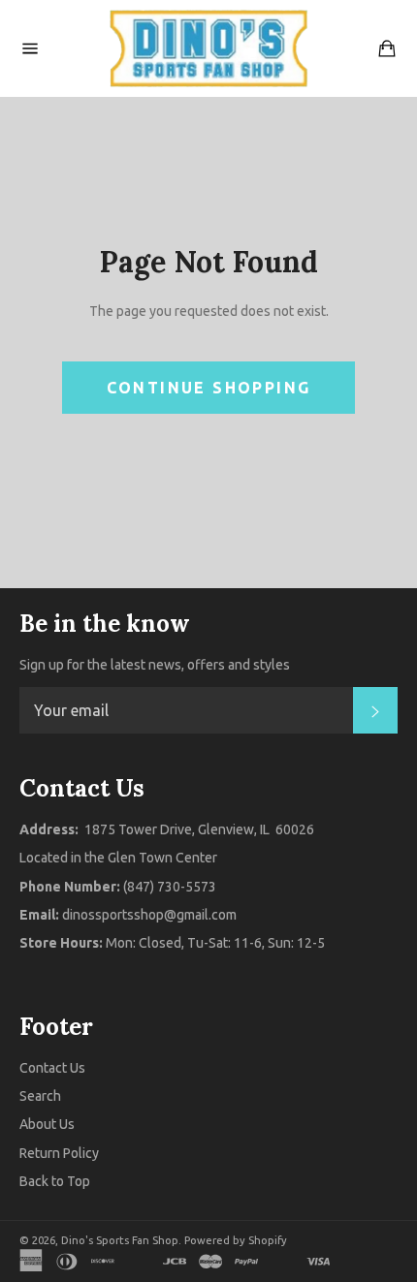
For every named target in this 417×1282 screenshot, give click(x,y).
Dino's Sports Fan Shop (119, 1240)
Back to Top (54, 1181)
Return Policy (59, 1153)
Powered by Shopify (235, 1240)
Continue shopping (209, 387)
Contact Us (52, 1068)
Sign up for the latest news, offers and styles (154, 664)
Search (40, 1096)
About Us (47, 1124)
